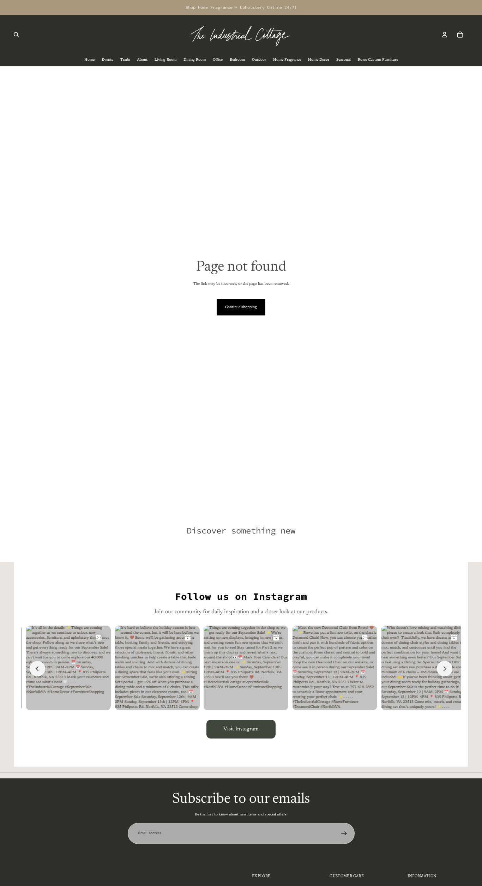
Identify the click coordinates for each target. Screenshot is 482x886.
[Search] (16, 34)
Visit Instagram (241, 729)
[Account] (444, 34)
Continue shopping (241, 307)
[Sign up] (344, 833)
